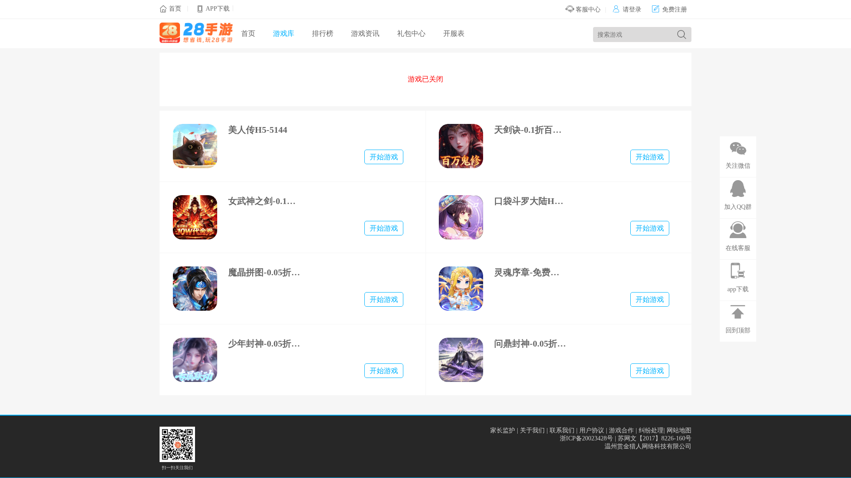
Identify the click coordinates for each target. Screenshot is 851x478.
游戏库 (283, 33)
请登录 (627, 9)
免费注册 (669, 9)
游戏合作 (621, 430)
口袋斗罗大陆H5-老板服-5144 (530, 201)
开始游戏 (384, 157)
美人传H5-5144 (257, 130)
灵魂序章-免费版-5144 (530, 272)
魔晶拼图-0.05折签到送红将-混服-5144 (264, 272)
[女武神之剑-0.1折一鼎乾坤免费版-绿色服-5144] (195, 217)
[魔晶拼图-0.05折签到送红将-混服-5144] (195, 288)
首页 (175, 8)
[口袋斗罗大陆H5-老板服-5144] (461, 217)
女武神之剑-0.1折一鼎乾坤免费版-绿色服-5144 (264, 201)
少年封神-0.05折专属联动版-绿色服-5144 (264, 343)
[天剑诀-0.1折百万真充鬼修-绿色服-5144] (461, 146)
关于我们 (532, 430)
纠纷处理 (651, 430)
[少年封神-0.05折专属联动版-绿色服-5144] (195, 360)
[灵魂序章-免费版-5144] (461, 288)
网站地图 (679, 430)
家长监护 (502, 430)
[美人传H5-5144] (195, 146)
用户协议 (591, 430)
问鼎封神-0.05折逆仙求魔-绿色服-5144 (530, 343)
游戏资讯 (365, 33)
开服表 (454, 33)
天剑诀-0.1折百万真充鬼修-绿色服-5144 (530, 130)
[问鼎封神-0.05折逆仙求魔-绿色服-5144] (461, 360)
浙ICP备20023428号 (586, 438)
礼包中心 (411, 33)
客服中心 (587, 9)
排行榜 (322, 33)
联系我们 (562, 430)
